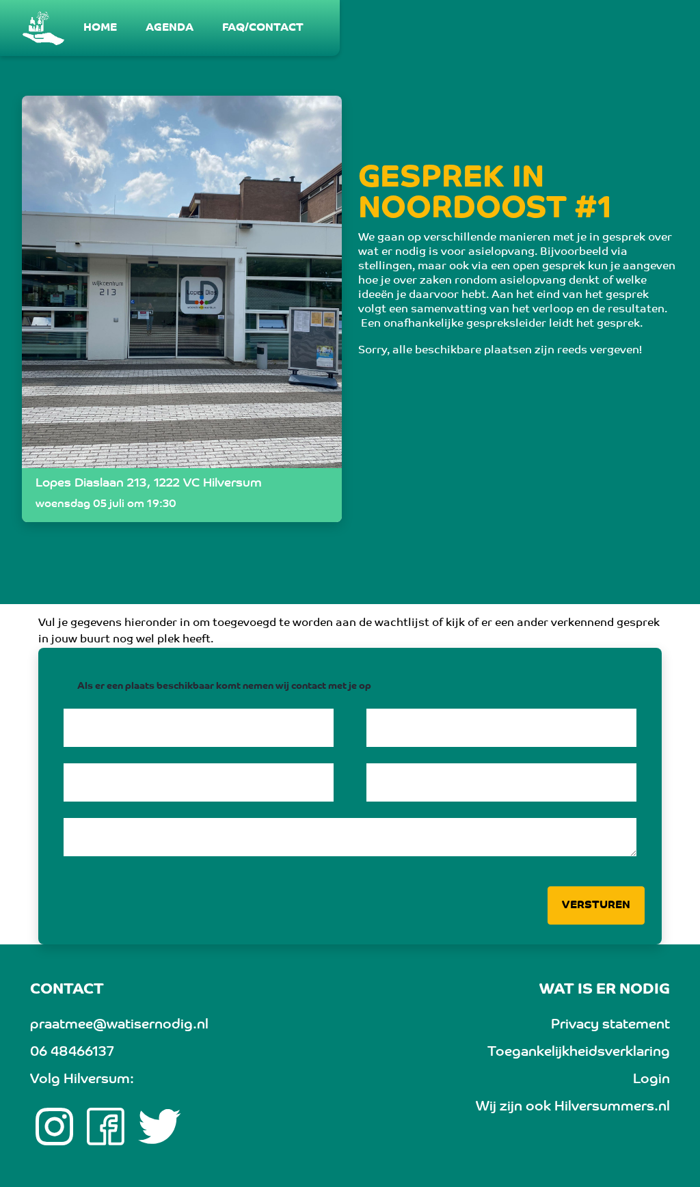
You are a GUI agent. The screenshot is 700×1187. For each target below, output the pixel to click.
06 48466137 (71, 1052)
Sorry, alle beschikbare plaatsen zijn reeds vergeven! (500, 350)
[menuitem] (101, 28)
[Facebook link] (105, 1127)
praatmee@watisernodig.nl (119, 1025)
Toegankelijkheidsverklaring (578, 1052)
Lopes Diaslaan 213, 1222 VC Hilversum (149, 484)
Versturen (596, 905)
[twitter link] (159, 1127)
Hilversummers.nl (612, 1107)
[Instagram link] (54, 1127)
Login (651, 1080)
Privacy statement (610, 1025)
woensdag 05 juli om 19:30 (106, 504)
